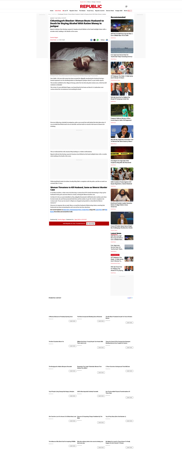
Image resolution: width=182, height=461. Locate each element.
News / (50, 14)
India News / (55, 14)
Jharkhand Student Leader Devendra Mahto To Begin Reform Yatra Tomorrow (121, 205)
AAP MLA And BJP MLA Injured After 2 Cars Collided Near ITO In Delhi (122, 34)
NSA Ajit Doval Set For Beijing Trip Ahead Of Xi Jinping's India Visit (120, 98)
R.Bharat (89, 2)
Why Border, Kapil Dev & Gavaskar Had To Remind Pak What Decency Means (122, 140)
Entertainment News (115, 80)
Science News (114, 230)
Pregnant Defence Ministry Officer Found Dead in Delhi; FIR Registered (121, 119)
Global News (114, 143)
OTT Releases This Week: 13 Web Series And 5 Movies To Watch (122, 77)
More (129, 10)
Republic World (83, 2)
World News (113, 59)
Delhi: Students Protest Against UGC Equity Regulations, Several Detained (121, 183)
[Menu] (125, 6)
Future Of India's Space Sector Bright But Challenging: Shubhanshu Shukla (122, 227)
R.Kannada (99, 2)
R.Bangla (93, 2)
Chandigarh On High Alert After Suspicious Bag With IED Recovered (121, 161)
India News (53, 40)
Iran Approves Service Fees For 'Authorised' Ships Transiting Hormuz (121, 56)
